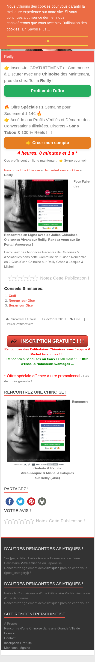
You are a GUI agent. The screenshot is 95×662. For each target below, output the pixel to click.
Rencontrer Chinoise (23, 319)
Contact (9, 638)
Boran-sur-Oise (21, 305)
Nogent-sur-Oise (22, 300)
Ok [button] (47, 41)
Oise (75, 170)
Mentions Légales (17, 648)
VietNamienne (31, 563)
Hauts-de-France (56, 170)
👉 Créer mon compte (47, 142)
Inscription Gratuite (18, 643)
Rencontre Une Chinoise (22, 170)
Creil (12, 296)
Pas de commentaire (20, 323)
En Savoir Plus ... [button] (36, 29)
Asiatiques (51, 568)
